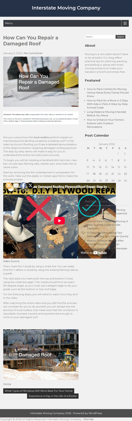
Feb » (97, 192)
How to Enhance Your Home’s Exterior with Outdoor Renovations (105, 123)
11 (94, 167)
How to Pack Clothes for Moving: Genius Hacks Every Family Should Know (108, 93)
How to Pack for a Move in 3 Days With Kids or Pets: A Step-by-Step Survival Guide (107, 104)
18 (94, 173)
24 (88, 180)
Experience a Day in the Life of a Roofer (53, 396)
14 (112, 167)
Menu (9, 23)
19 (100, 173)
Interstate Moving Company (66, 8)
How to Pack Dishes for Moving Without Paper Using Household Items (107, 213)
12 (100, 167)
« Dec (88, 192)
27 (106, 180)
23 (125, 173)
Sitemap (88, 419)
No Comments (33, 53)
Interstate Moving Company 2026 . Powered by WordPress (66, 413)
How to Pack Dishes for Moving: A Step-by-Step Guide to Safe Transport (107, 225)
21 (112, 173)
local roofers (41, 137)
